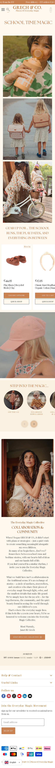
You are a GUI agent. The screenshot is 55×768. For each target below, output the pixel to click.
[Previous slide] (24, 424)
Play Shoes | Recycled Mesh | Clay (14, 286)
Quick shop (16, 301)
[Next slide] (33, 424)
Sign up (8, 730)
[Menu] (3, 8)
